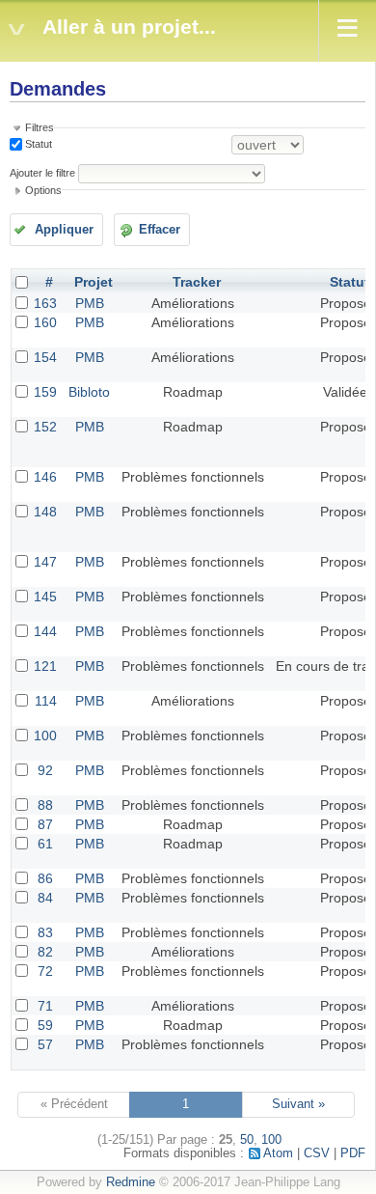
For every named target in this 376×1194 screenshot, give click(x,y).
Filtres (39, 127)
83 (45, 932)
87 (45, 824)
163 (45, 303)
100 (45, 735)
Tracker (197, 282)
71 (45, 1006)
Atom (278, 1153)
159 (45, 392)
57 (45, 1044)
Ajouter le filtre (42, 173)
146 (45, 477)
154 (45, 357)
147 (45, 561)
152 (45, 426)
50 (247, 1140)
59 (45, 1025)
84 (45, 897)
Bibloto (89, 392)
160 (45, 322)
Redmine (130, 1182)
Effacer (159, 229)
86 (45, 878)
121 (45, 666)
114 (46, 700)
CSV (317, 1153)
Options (43, 190)
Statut (37, 144)
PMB (89, 303)
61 (45, 843)
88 (45, 805)
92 (45, 770)
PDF (352, 1153)
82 (45, 951)
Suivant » (298, 1104)
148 (45, 511)
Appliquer (64, 229)
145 (45, 596)
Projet (93, 282)
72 (45, 971)
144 (45, 631)
